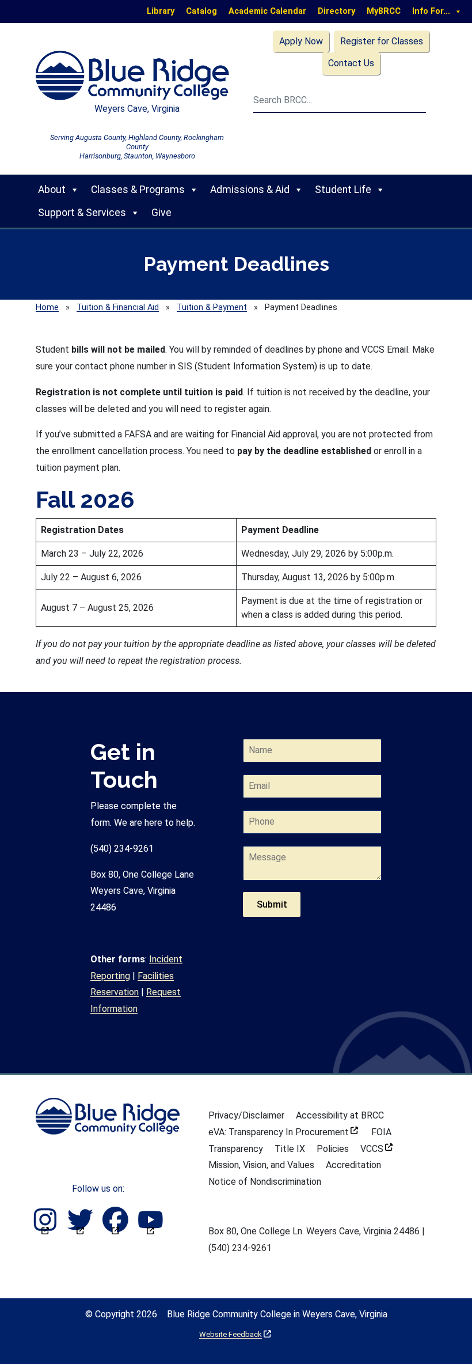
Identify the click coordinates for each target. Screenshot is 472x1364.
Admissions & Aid (250, 189)
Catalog (201, 11)
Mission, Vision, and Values (261, 1164)
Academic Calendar (267, 11)
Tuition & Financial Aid (118, 307)
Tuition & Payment (212, 307)
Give (161, 212)
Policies (333, 1148)
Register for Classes (381, 41)
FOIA (381, 1132)
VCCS (376, 1148)
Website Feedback (235, 1334)
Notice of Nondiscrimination (264, 1181)
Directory (336, 11)
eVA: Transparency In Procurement (283, 1132)
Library (160, 11)
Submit (272, 904)
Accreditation (353, 1164)
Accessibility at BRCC (340, 1115)
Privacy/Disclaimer (246, 1115)
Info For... (431, 11)
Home (47, 307)
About (52, 189)
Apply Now (301, 41)
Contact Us (351, 63)
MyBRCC (384, 11)
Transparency (235, 1148)
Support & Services (82, 212)
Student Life (343, 189)
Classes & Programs (138, 189)
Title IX (290, 1148)
